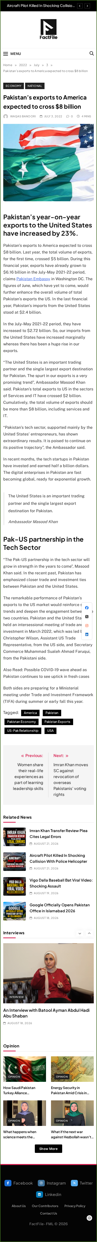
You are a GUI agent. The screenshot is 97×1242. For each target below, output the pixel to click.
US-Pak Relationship (23, 731)
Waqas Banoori (23, 116)
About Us (19, 1206)
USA (50, 731)
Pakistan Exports (57, 722)
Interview (16, 996)
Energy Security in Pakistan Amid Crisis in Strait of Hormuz (69, 1093)
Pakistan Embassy (33, 279)
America (30, 713)
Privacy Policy (74, 1206)
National (35, 85)
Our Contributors (45, 1206)
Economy (13, 85)
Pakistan (52, 713)
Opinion (14, 1076)
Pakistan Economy (21, 722)
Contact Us (48, 1213)
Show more (48, 1149)
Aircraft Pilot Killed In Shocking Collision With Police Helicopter (40, 5)
